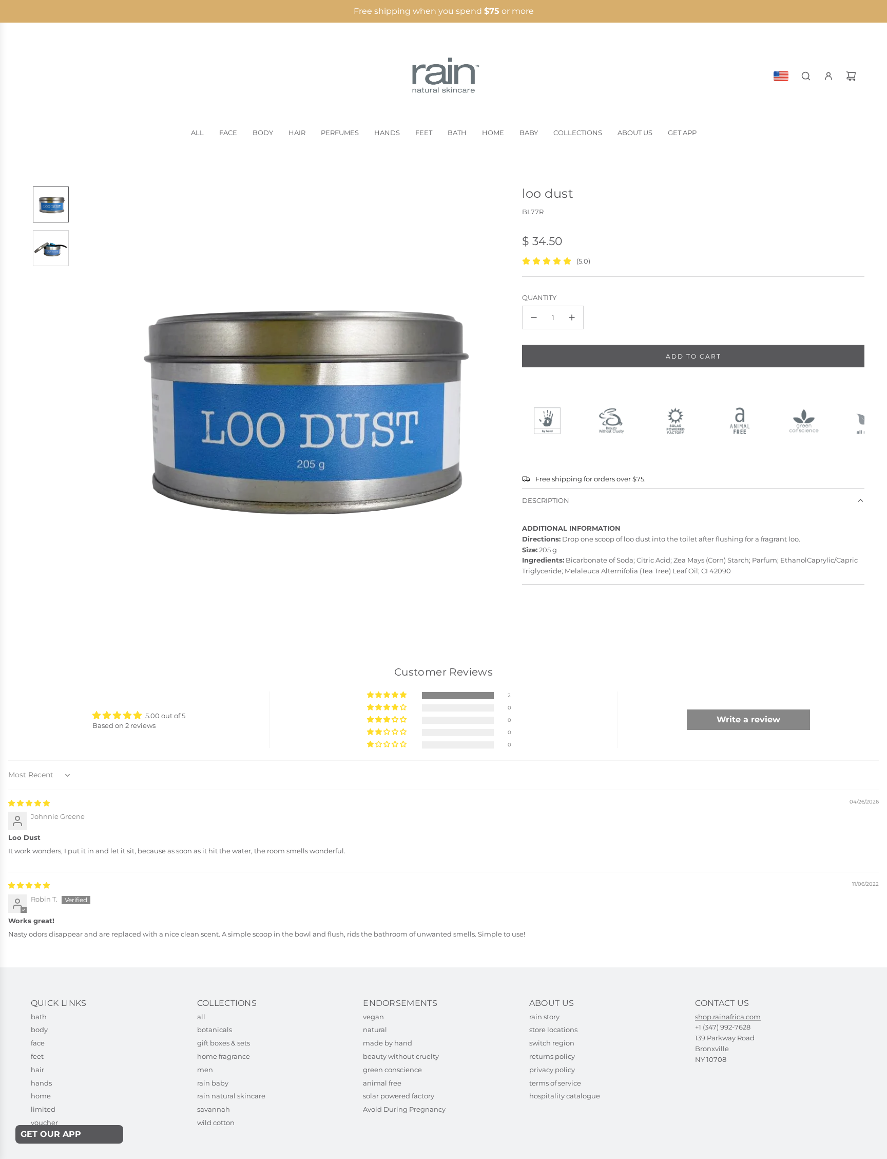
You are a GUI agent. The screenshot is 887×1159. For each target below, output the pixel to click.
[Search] (806, 76)
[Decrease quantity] (534, 317)
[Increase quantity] (572, 317)
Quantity (539, 297)
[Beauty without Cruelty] (616, 420)
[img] (29, 803)
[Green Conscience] (808, 420)
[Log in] (828, 76)
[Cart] (851, 76)
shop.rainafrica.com (728, 1017)
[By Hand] (551, 420)
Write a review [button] (748, 719)
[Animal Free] (744, 420)
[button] (84, 404)
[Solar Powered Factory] (680, 420)
